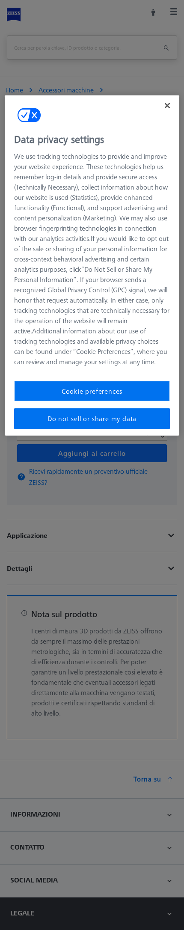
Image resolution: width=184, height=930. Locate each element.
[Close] (167, 105)
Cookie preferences (92, 391)
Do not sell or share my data (92, 418)
